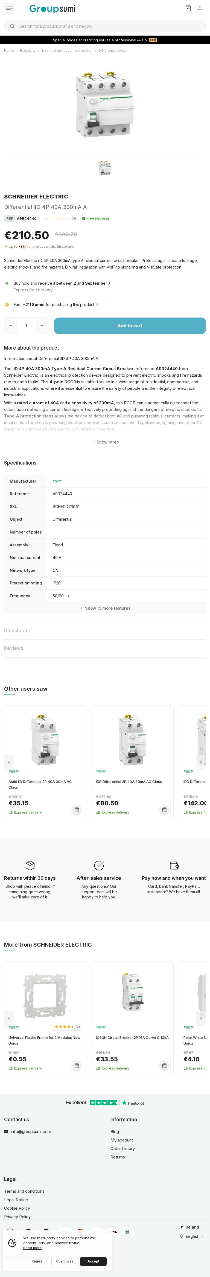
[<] (9, 762)
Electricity (28, 50)
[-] (10, 326)
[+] (42, 326)
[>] (201, 762)
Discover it (65, 246)
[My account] (200, 8)
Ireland (192, 1227)
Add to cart (130, 325)
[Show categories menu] (9, 8)
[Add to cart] (77, 810)
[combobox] (105, 26)
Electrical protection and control (67, 50)
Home (9, 50)
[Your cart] (188, 8)
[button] (60, 218)
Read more (32, 1248)
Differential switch (113, 50)
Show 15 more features (107, 608)
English (193, 1236)
